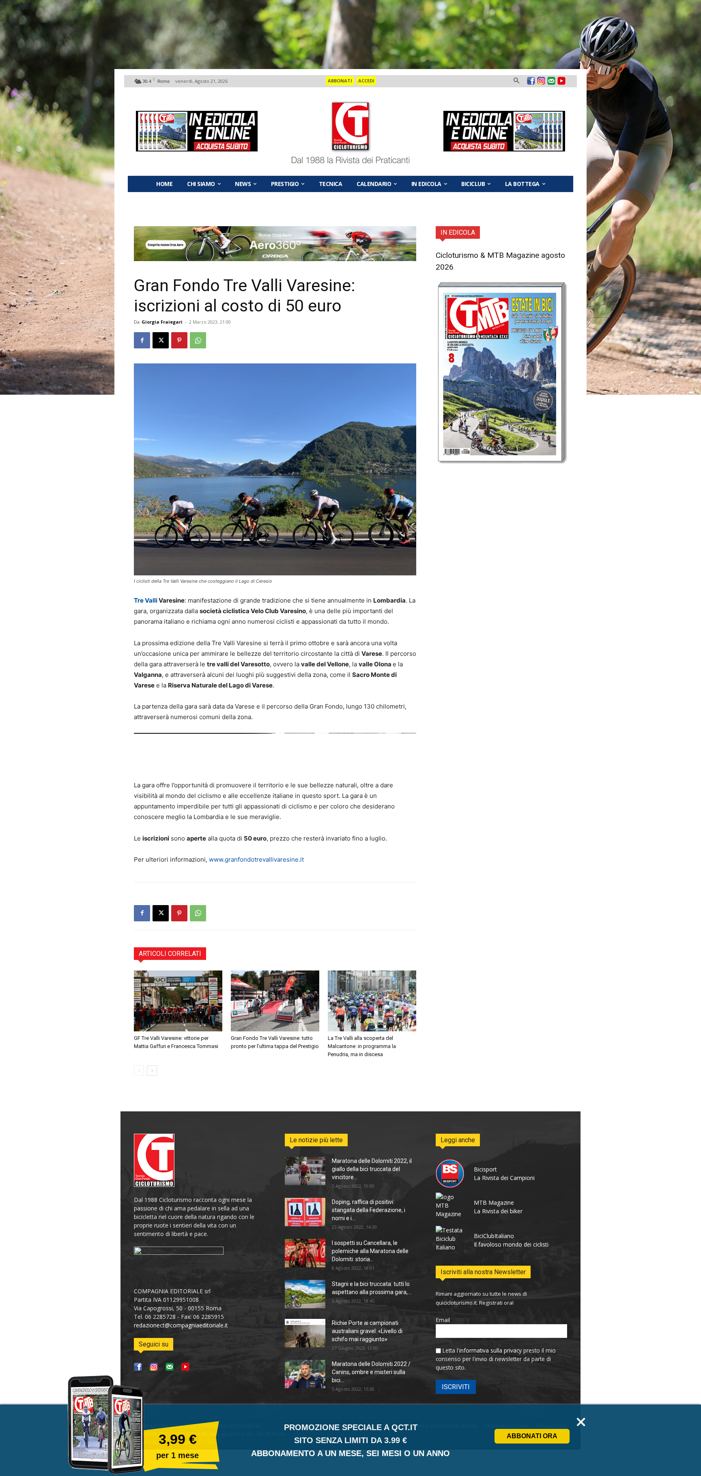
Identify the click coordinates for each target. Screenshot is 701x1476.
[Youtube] (561, 81)
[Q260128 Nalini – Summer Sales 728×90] (275, 750)
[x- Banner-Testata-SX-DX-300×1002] (504, 131)
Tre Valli (146, 600)
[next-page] (152, 1070)
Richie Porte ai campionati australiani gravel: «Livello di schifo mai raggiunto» (367, 1331)
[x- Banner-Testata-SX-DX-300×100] (197, 131)
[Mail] (551, 81)
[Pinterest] (179, 340)
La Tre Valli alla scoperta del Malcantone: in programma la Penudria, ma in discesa (362, 1046)
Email (443, 1320)
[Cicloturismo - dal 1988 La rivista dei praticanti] (351, 131)
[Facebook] (531, 81)
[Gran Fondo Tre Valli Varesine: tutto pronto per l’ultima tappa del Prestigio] (275, 1000)
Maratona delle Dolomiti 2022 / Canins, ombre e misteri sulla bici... (371, 1372)
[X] (161, 340)
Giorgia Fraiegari (162, 322)
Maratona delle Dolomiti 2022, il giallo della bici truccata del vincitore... (372, 1169)
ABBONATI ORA (532, 1436)
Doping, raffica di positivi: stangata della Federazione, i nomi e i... (368, 1210)
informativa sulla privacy (490, 1350)
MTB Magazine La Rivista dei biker (498, 1207)
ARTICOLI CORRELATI (170, 953)
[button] (516, 81)
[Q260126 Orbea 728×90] (275, 258)
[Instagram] (541, 81)
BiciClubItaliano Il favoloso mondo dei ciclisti (511, 1240)
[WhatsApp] (198, 340)
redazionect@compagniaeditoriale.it (181, 1325)
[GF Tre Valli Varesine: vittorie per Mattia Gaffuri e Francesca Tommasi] (178, 1000)
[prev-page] (139, 1070)
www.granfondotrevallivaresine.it (256, 859)
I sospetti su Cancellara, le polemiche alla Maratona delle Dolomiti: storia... (370, 1251)
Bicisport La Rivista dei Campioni (504, 1173)
